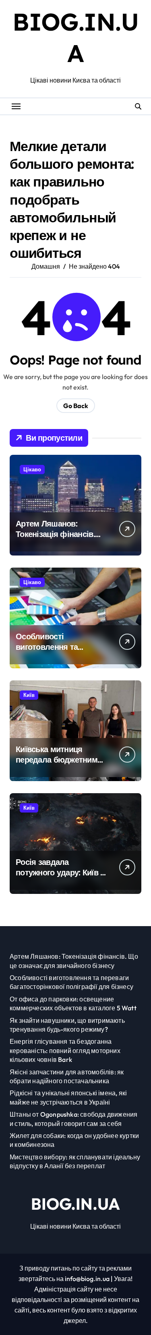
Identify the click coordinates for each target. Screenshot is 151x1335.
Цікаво (32, 469)
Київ (29, 695)
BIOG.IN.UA (75, 1204)
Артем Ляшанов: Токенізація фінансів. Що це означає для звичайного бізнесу (55, 539)
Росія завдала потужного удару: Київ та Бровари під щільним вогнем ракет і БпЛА (62, 877)
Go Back (75, 406)
